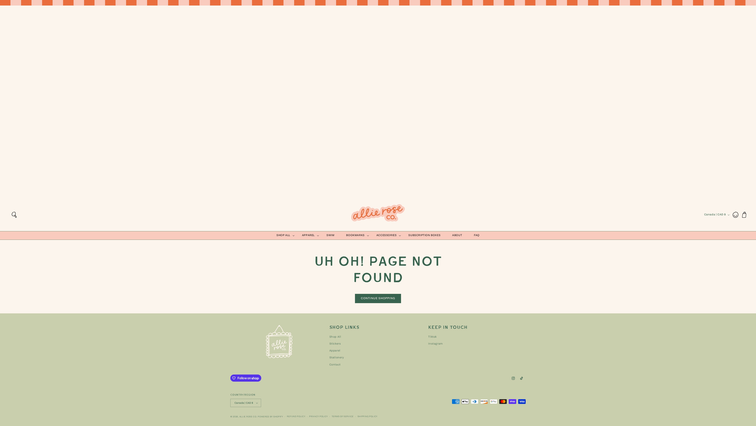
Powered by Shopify (270, 417)
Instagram (435, 343)
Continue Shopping (378, 298)
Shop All (335, 336)
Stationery (336, 357)
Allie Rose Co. (248, 417)
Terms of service (343, 417)
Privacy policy (318, 417)
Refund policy (296, 417)
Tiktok (432, 336)
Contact (335, 364)
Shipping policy (368, 417)
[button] (14, 214)
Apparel (334, 350)
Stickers (335, 343)
